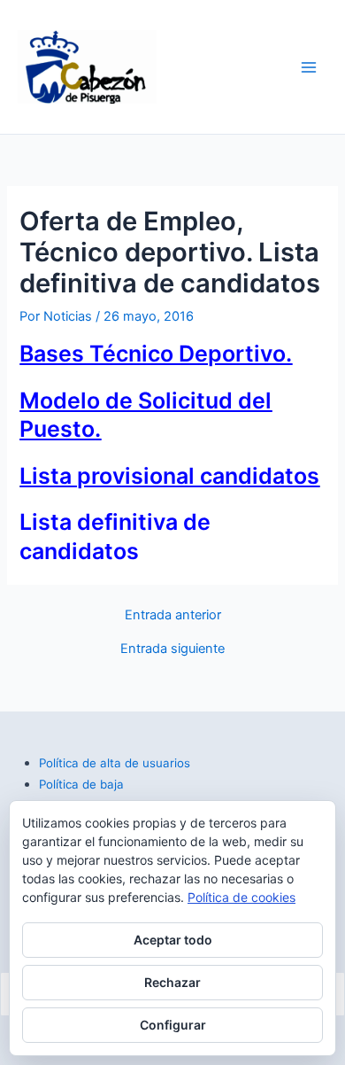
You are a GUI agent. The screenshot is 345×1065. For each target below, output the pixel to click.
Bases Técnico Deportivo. (155, 353)
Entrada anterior (173, 615)
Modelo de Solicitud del (145, 400)
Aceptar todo (173, 939)
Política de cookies (241, 897)
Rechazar (172, 982)
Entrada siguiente (172, 649)
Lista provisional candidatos (169, 476)
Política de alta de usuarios (114, 763)
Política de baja (81, 784)
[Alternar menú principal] (308, 67)
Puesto (57, 429)
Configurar (173, 1024)
